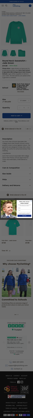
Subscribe (24, 215)
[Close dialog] (31, 201)
